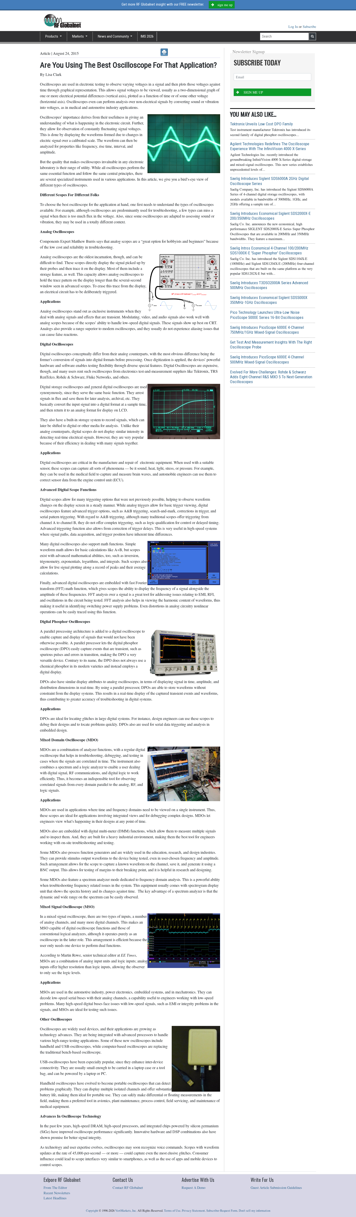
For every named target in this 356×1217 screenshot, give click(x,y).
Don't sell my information (254, 1211)
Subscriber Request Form (221, 1211)
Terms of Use (172, 1211)
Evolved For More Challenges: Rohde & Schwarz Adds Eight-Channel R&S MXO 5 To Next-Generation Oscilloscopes (271, 377)
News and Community (114, 36)
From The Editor (55, 1187)
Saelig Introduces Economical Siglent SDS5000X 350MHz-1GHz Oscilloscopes (268, 300)
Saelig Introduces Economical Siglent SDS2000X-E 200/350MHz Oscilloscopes (270, 216)
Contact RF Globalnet (128, 1187)
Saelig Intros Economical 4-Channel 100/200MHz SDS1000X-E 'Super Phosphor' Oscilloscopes (269, 250)
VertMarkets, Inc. (126, 1211)
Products (52, 36)
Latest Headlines (55, 1198)
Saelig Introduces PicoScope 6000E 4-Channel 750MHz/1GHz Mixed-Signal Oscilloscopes (267, 330)
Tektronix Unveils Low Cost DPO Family (261, 123)
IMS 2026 (147, 36)
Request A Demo (193, 1187)
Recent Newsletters (57, 1193)
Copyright (92, 1211)
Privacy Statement (193, 1211)
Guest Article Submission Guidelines (276, 1187)
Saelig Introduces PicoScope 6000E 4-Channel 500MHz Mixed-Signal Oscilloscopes (267, 359)
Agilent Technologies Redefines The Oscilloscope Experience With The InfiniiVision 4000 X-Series (269, 146)
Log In (293, 26)
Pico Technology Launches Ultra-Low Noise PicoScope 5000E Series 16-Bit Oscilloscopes (266, 315)
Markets (78, 36)
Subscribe (309, 26)
